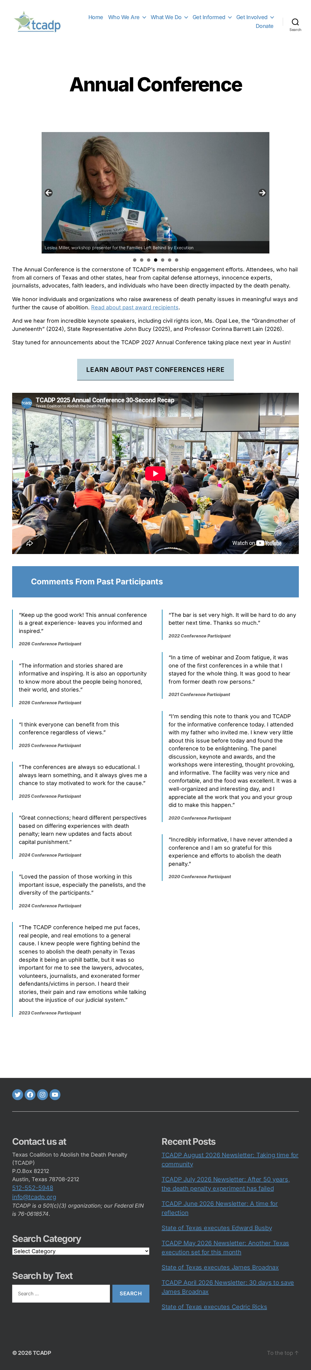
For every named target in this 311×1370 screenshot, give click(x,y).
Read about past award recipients (135, 307)
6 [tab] (169, 260)
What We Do (166, 17)
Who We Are (124, 17)
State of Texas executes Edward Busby (217, 1228)
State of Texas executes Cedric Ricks (214, 1307)
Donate (265, 26)
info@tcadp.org (34, 1197)
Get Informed (209, 17)
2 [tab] (141, 260)
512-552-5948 (32, 1188)
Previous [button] (49, 193)
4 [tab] (155, 260)
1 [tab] (134, 260)
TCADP (42, 1353)
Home (95, 17)
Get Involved (252, 17)
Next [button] (262, 193)
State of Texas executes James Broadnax (220, 1267)
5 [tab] (162, 260)
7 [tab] (176, 260)
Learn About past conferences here (155, 369)
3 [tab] (148, 260)
